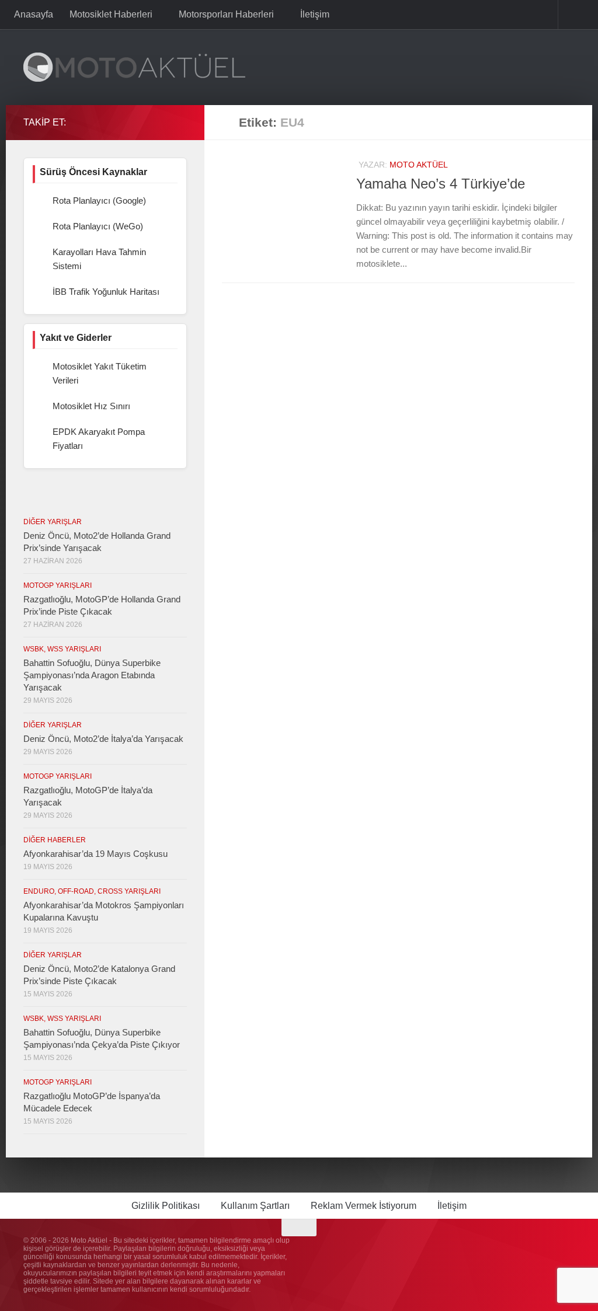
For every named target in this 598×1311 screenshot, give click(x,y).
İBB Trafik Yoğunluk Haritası (106, 292)
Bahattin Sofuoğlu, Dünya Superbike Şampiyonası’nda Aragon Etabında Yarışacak (92, 675)
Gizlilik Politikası (165, 1206)
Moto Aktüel (419, 164)
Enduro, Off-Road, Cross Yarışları (92, 891)
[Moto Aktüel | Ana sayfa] (134, 67)
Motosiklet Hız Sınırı (91, 406)
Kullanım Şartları (255, 1206)
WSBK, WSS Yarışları (62, 649)
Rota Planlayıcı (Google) (99, 200)
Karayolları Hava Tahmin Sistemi (99, 259)
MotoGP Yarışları (57, 585)
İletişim (312, 14)
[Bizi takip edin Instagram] (124, 122)
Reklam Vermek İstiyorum (363, 1206)
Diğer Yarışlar (52, 522)
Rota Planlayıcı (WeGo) (98, 226)
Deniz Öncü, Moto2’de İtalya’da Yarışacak (103, 739)
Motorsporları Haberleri (225, 14)
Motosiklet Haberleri (110, 14)
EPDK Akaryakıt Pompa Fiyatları (99, 439)
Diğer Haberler (54, 840)
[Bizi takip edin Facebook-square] (142, 122)
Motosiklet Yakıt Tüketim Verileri (100, 373)
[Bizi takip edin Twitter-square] (161, 122)
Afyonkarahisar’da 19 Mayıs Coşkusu (95, 854)
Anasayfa (33, 14)
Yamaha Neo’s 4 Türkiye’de (440, 183)
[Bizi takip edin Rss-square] (180, 122)
